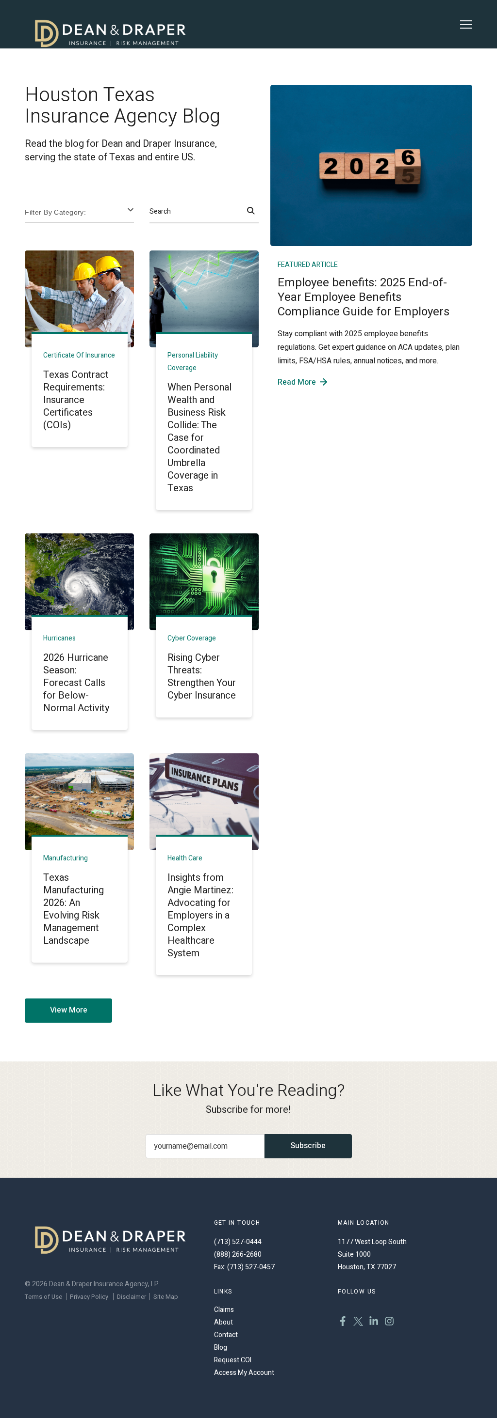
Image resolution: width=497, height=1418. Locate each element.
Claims (224, 1310)
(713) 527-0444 (238, 1242)
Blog (220, 1347)
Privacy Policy (89, 1296)
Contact (226, 1335)
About (223, 1322)
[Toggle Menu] (466, 24)
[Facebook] (343, 1322)
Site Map (165, 1296)
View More (68, 1010)
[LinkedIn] (374, 1322)
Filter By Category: (55, 212)
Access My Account (244, 1373)
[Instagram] (389, 1322)
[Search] (251, 211)
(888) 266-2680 (238, 1254)
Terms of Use (43, 1296)
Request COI (232, 1360)
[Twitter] (358, 1322)
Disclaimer (131, 1296)
